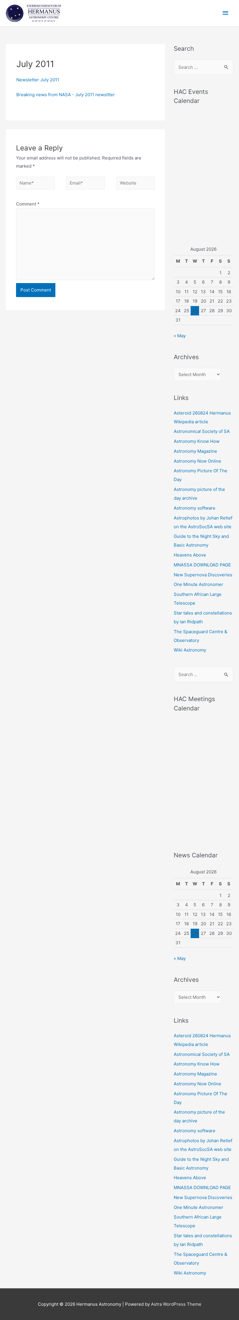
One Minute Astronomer (198, 584)
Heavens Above (190, 555)
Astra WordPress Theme (176, 1304)
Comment (28, 204)
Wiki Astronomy (190, 650)
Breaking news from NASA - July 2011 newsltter (65, 94)
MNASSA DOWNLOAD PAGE (202, 565)
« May (180, 335)
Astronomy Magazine (195, 451)
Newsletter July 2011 (37, 79)
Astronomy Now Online (197, 461)
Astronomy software (194, 508)
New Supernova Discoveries (203, 575)
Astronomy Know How (196, 441)
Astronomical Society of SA (202, 431)
